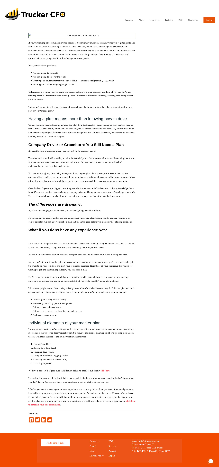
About (141, 20)
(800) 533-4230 (146, 444)
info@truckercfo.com (149, 441)
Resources (154, 20)
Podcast (112, 451)
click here (105, 370)
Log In (209, 20)
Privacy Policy (97, 455)
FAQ (180, 20)
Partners (169, 20)
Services (129, 20)
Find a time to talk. (55, 442)
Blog (92, 451)
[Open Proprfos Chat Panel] (211, 461)
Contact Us (193, 20)
